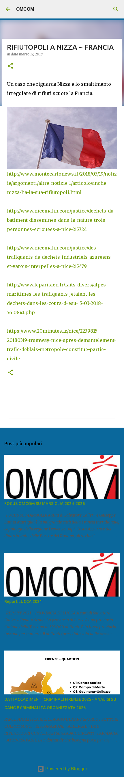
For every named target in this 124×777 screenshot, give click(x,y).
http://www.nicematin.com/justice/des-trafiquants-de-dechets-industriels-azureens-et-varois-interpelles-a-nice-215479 (60, 257)
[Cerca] (115, 9)
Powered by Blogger (65, 768)
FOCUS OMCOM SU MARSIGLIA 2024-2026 (44, 503)
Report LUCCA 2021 (23, 601)
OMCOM (25, 9)
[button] (10, 66)
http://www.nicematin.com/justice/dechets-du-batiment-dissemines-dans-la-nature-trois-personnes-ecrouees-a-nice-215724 (61, 220)
